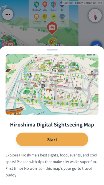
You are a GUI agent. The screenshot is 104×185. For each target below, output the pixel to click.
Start (52, 139)
